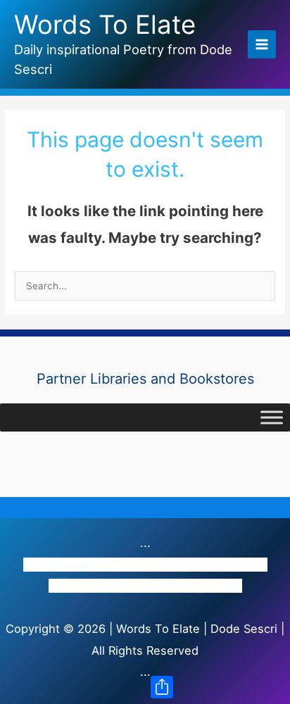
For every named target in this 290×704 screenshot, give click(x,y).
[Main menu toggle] (262, 44)
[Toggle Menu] (271, 417)
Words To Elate (105, 24)
